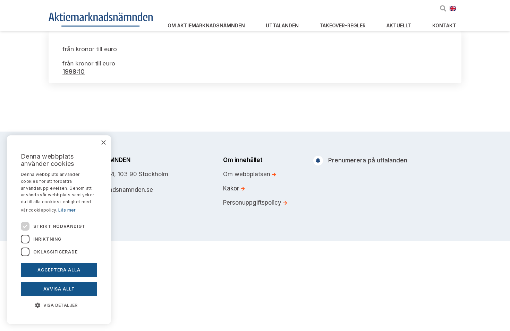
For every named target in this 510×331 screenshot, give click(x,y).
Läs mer (67, 210)
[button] (59, 304)
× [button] (103, 142)
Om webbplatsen (247, 174)
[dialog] (59, 229)
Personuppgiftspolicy (253, 202)
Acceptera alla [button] (58, 269)
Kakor (232, 188)
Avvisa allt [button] (59, 289)
